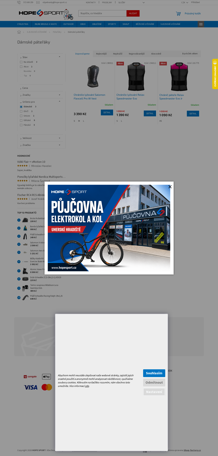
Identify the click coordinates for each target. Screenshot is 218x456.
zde (87, 386)
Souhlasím (154, 373)
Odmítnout (154, 382)
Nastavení (154, 391)
